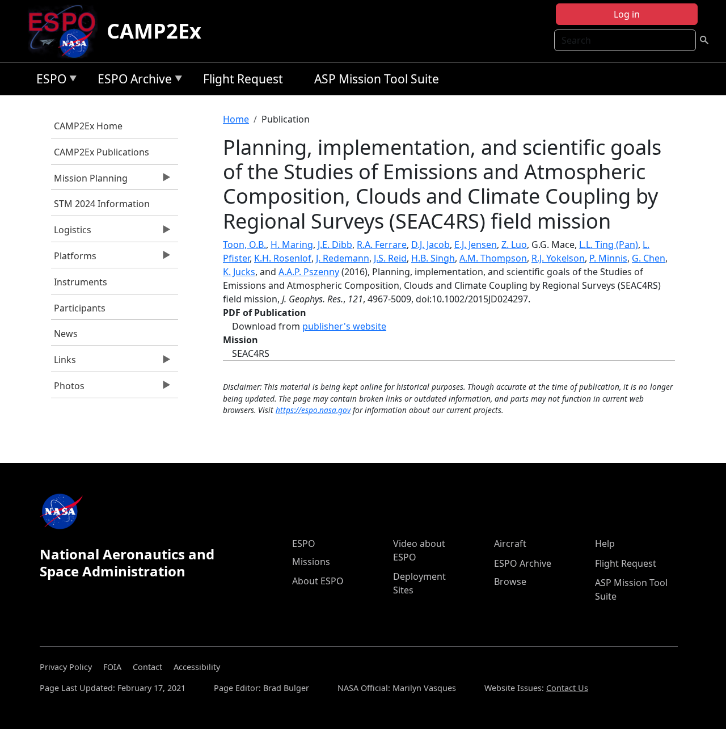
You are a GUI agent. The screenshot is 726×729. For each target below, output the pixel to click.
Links (63, 362)
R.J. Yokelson (558, 258)
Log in (627, 14)
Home (236, 119)
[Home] (66, 31)
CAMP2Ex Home (88, 126)
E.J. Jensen (475, 244)
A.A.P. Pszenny (308, 272)
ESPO (48, 81)
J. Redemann (342, 258)
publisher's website (344, 326)
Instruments (80, 282)
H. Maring (292, 244)
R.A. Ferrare (382, 244)
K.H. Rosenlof (282, 258)
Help (605, 543)
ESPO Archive (132, 81)
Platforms (73, 259)
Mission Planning (89, 181)
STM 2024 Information (102, 203)
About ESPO (318, 581)
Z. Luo (514, 244)
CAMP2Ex (154, 31)
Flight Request (243, 79)
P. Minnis (608, 258)
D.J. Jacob (430, 244)
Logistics (71, 233)
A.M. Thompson (493, 258)
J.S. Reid (390, 258)
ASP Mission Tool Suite (376, 79)
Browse (510, 581)
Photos (68, 389)
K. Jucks (239, 272)
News (66, 333)
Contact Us (567, 687)
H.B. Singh (433, 258)
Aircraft (510, 543)
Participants (79, 308)
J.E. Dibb (335, 244)
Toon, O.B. (244, 244)
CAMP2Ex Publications (101, 152)
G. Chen (648, 258)
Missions (311, 561)
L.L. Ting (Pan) (608, 244)
